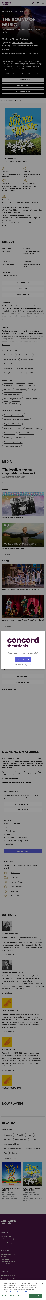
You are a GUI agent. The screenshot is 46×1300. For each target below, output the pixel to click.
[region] (23, 1290)
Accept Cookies (35, 1296)
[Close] (42, 1283)
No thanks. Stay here (23, 665)
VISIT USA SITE (23, 659)
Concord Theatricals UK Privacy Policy (23, 1291)
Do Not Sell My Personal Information (14, 1296)
